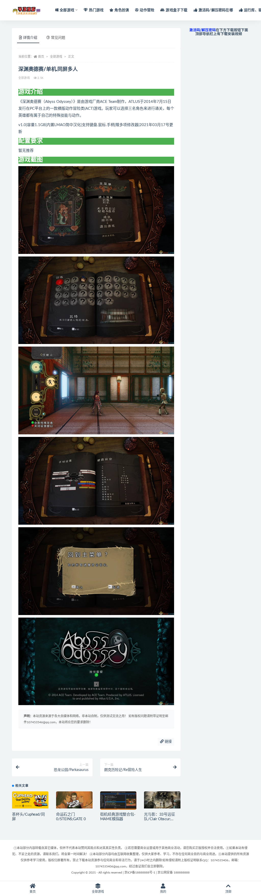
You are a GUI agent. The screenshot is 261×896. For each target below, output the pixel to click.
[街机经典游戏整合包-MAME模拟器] (118, 801)
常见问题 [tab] (58, 38)
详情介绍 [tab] (30, 38)
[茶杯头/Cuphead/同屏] (30, 799)
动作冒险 (147, 10)
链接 (168, 741)
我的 (163, 891)
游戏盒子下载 (176, 10)
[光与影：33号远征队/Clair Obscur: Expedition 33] (162, 799)
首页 (41, 56)
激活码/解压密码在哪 (216, 10)
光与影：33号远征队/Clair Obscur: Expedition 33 (159, 819)
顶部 (228, 891)
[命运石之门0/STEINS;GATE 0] (74, 799)
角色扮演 (121, 10)
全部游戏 (56, 56)
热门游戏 (96, 10)
